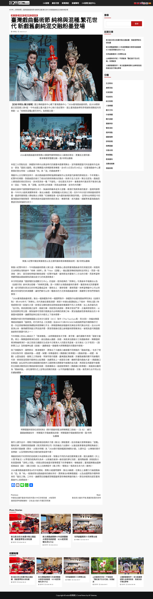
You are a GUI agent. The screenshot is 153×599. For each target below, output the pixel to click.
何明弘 (15, 31)
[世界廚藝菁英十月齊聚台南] (87, 524)
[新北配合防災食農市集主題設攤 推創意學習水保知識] (24, 524)
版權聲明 (75, 3)
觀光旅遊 (84, 531)
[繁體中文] (138, 3)
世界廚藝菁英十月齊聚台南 (85, 537)
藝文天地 (14, 15)
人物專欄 (109, 106)
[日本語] (144, 3)
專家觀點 (109, 155)
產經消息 (109, 88)
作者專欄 (109, 115)
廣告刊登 (55, 3)
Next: (86, 496)
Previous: (33, 498)
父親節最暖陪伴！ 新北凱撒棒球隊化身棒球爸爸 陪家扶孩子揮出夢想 (124, 66)
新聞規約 (65, 3)
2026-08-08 (131, 584)
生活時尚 (109, 83)
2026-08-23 (22, 542)
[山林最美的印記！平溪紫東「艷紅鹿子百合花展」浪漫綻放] (103, 565)
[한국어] (146, 3)
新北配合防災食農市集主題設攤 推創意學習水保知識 (123, 41)
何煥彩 (78, 539)
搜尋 (106, 15)
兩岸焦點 (109, 132)
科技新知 (109, 97)
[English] (141, 3)
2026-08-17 (85, 539)
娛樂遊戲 (109, 146)
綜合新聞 (34, 15)
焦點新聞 (27, 15)
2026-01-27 (23, 31)
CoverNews (81, 595)
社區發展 (52, 531)
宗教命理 (109, 150)
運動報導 (109, 137)
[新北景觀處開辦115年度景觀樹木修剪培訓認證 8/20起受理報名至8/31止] (56, 524)
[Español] (149, 3)
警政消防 (109, 128)
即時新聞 (20, 15)
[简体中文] (135, 3)
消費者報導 (110, 164)
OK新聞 (46, 3)
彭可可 (14, 542)
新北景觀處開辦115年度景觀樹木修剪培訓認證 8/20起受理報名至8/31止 (55, 539)
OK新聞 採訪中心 (89, 3)
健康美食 (91, 531)
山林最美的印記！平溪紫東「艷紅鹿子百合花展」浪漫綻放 (123, 59)
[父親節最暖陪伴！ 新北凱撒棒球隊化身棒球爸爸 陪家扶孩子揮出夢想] (131, 565)
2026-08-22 (54, 545)
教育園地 (14, 531)
